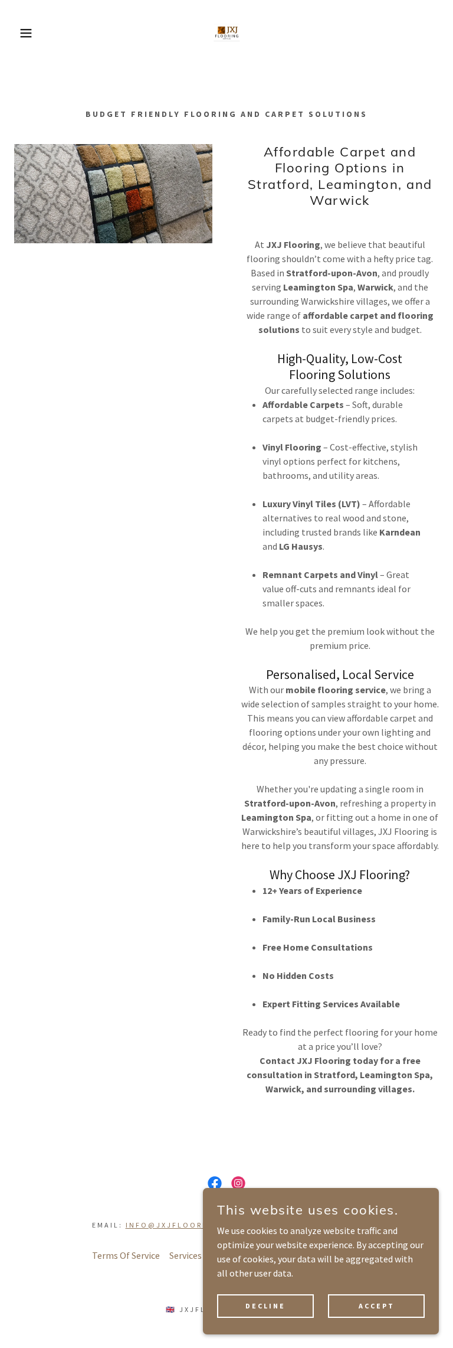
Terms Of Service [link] (126, 1255)
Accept (377, 1305)
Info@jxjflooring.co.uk (188, 1224)
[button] (22, 33)
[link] (226, 33)
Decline (265, 1305)
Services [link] (185, 1255)
